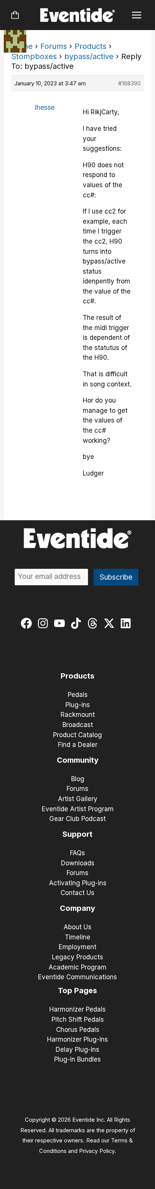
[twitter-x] (110, 623)
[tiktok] (77, 623)
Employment (77, 947)
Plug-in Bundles (77, 1059)
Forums (53, 46)
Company (77, 908)
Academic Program (77, 967)
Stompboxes (34, 56)
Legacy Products (77, 957)
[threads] (94, 623)
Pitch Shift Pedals (78, 1019)
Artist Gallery (77, 799)
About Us (77, 927)
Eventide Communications (77, 977)
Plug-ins (77, 705)
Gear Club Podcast (77, 818)
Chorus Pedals (77, 1029)
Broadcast (77, 725)
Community (78, 760)
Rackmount (78, 714)
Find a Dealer (77, 744)
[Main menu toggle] (137, 15)
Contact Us (77, 893)
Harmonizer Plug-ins (77, 1039)
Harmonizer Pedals (77, 1009)
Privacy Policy (96, 1151)
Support (77, 834)
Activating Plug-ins (77, 883)
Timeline (77, 937)
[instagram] (44, 623)
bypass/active (89, 56)
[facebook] (28, 623)
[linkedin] (127, 623)
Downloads (77, 863)
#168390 (129, 83)
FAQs (77, 853)
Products (90, 46)
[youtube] (61, 623)
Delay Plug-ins (77, 1049)
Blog (77, 779)
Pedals (78, 694)
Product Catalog (77, 735)
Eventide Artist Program (78, 809)
